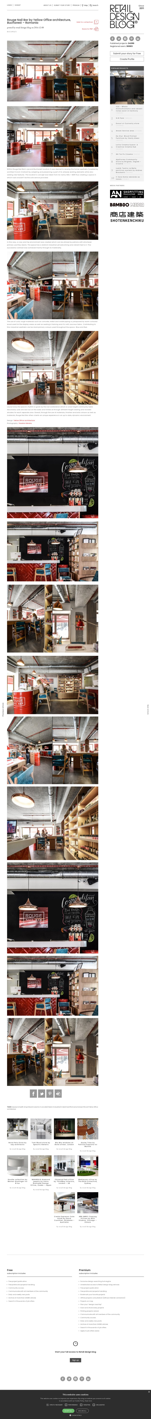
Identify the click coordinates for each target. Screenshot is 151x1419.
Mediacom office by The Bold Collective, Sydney (87, 1181)
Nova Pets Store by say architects (18, 1144)
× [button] (149, 1392)
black (31, 1107)
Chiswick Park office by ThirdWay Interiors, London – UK (64, 1181)
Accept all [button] (68, 1411)
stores (80, 1107)
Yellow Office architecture (24, 420)
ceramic (37, 1107)
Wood (86, 1107)
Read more (88, 1401)
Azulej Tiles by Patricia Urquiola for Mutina (87, 1144)
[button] (47, 1405)
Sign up (75, 1360)
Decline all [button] (82, 1411)
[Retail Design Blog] (127, 17)
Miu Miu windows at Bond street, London (64, 1144)
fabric (50, 1107)
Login (9, 5)
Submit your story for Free (127, 53)
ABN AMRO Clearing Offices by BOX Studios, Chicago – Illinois (88, 1219)
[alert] (75, 1404)
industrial (57, 1107)
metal (63, 1107)
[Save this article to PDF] (58, 1093)
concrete (44, 1107)
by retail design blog (17, 1149)
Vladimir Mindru (25, 423)
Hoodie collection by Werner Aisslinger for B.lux (17, 1181)
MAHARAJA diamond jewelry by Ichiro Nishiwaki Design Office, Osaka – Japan (41, 1182)
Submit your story (62, 5)
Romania (73, 1107)
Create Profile (127, 59)
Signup (18, 5)
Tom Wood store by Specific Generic (41, 1144)
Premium (76, 5)
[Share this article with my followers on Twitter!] (41, 1093)
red (68, 1107)
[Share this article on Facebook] (33, 1093)
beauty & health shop (19, 1107)
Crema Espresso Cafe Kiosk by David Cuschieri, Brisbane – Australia (64, 1219)
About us (47, 5)
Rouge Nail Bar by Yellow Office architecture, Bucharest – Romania (39, 21)
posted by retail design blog (19, 27)
